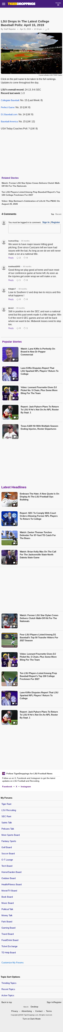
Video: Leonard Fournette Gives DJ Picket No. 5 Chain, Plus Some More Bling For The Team (39, 390)
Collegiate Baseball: (10, 100)
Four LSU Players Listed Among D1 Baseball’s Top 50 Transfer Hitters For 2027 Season (39, 637)
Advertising (27, 1011)
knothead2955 (14, 267)
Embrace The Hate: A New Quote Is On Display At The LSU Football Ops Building (39, 496)
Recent (58, 214)
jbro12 (11, 308)
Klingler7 (12, 289)
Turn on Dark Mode (32, 1019)
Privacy (14, 1011)
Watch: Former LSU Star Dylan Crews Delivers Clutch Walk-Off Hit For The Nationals (39, 618)
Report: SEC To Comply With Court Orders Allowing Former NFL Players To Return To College (39, 516)
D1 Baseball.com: (9, 114)
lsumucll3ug (13, 241)
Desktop (34, 1006)
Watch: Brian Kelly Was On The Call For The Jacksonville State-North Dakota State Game (38, 554)
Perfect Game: (8, 107)
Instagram (26, 786)
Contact (38, 1011)
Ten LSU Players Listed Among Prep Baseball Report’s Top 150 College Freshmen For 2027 (38, 676)
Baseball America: (9, 121)
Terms (49, 1011)
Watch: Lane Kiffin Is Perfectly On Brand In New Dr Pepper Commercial (38, 351)
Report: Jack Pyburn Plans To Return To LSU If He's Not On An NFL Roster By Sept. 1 (40, 409)
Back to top (6, 1002)
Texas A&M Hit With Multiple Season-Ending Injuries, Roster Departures (40, 427)
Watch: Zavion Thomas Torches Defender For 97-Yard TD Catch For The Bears (38, 535)
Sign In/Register (54, 1002)
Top (52, 214)
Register (55, 222)
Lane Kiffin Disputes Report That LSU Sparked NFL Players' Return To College (39, 371)
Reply (11, 258)
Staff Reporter (10, 29)
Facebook (7, 786)
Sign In (46, 222)
